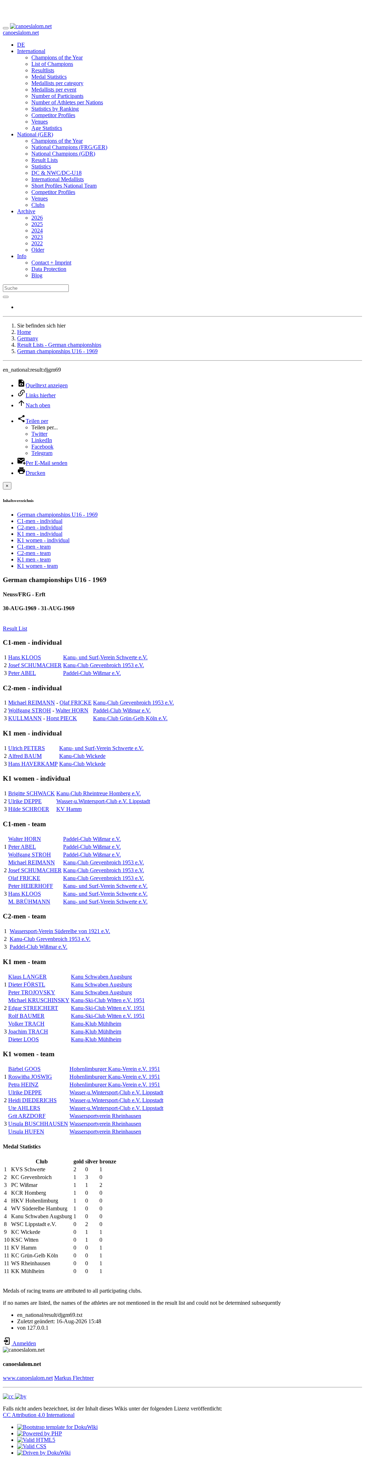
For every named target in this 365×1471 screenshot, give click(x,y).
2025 (37, 224)
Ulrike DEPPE (25, 801)
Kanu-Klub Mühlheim (96, 1024)
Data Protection (48, 269)
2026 (37, 218)
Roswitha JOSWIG (30, 1077)
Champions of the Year (57, 57)
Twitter (39, 434)
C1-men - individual (39, 521)
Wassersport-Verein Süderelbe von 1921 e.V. (60, 931)
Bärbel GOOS (24, 1069)
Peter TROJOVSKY (31, 992)
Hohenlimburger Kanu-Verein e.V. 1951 (115, 1069)
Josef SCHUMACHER (35, 665)
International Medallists (57, 179)
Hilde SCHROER (28, 809)
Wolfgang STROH (29, 710)
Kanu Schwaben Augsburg (101, 977)
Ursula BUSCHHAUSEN (38, 1124)
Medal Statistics (49, 77)
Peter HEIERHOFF (30, 886)
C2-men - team (34, 553)
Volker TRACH (26, 1024)
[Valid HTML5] (36, 1440)
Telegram (41, 453)
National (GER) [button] (35, 134)
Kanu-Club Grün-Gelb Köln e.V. (130, 718)
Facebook (42, 447)
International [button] (31, 51)
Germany (27, 338)
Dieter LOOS (23, 1039)
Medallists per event (53, 90)
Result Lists (44, 160)
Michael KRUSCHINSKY (39, 1000)
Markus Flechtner (74, 1378)
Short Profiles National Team (64, 186)
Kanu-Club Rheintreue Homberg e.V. (98, 793)
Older (37, 250)
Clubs (38, 205)
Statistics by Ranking (55, 109)
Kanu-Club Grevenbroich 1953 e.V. (103, 665)
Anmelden (23, 1343)
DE (21, 45)
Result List (15, 628)
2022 (37, 243)
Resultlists (42, 70)
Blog (36, 275)
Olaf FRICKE (76, 703)
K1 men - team (34, 559)
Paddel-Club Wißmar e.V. (92, 673)
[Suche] (6, 297)
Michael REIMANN (31, 703)
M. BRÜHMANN (29, 902)
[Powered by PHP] (39, 1433)
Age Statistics (46, 128)
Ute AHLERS (24, 1108)
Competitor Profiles (53, 115)
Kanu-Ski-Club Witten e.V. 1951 (108, 1000)
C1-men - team (34, 547)
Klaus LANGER (27, 977)
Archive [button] (26, 211)
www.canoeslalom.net (28, 1378)
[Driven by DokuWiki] (44, 1453)
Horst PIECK (61, 718)
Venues (39, 122)
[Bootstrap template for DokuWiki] (57, 1427)
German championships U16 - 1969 (57, 351)
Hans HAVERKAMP (33, 764)
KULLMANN (25, 718)
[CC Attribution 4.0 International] (14, 1396)
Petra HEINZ (23, 1085)
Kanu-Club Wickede (82, 756)
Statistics (41, 166)
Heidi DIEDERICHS (32, 1100)
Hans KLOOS (24, 657)
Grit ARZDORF (27, 1116)
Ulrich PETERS (26, 748)
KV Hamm (69, 809)
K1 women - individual (43, 540)
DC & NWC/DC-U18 (56, 173)
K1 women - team (37, 566)
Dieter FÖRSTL (26, 984)
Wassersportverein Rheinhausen (105, 1116)
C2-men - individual (39, 527)
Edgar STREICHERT (33, 1008)
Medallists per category (57, 83)
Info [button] (21, 256)
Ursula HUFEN (26, 1132)
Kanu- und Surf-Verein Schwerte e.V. (105, 657)
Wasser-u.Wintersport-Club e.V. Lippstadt (103, 801)
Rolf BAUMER (26, 1016)
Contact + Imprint (51, 263)
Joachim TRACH (28, 1031)
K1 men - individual (39, 534)
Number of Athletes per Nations (67, 102)
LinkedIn (41, 440)
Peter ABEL (22, 673)
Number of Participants (57, 96)
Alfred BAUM (25, 756)
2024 (37, 230)
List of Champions (52, 64)
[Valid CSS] (31, 1446)
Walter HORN (72, 710)
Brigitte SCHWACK (31, 793)
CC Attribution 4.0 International (38, 1415)
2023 (37, 237)
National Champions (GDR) (63, 154)
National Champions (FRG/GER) (69, 147)
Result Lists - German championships (59, 345)
